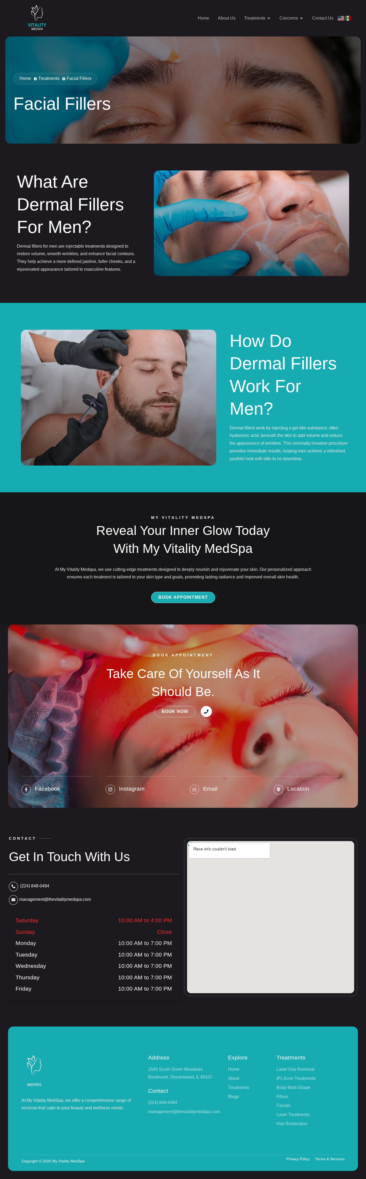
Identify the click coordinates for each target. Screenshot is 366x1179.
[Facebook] (26, 790)
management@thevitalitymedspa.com (55, 899)
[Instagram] (110, 789)
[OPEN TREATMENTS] (269, 18)
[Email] (194, 789)
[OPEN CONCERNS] (301, 18)
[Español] (348, 18)
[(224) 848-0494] (13, 886)
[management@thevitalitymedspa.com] (13, 900)
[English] (341, 18)
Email (210, 789)
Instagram (132, 789)
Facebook (47, 789)
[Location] (278, 790)
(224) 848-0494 (34, 886)
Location (298, 789)
